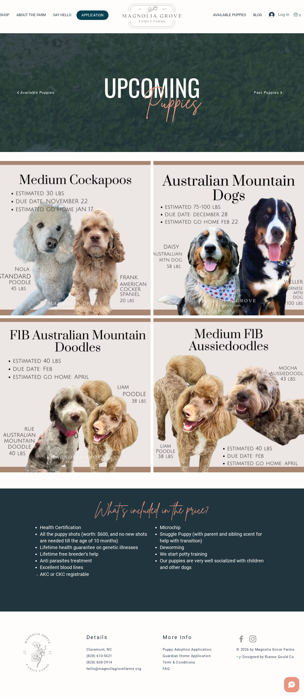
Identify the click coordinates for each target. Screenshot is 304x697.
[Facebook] (241, 639)
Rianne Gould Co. (280, 657)
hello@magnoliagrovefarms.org (113, 669)
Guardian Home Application (187, 656)
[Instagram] (252, 639)
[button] (298, 14)
